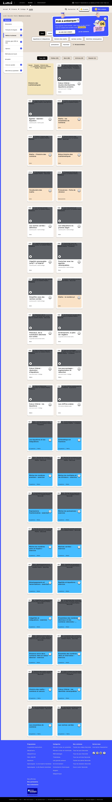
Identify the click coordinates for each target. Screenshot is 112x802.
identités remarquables (94, 39)
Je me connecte (83, 31)
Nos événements (32, 784)
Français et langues (11, 30)
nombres (51, 33)
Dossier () (92, 58)
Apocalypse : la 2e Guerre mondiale (39, 767)
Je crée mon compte (65, 32)
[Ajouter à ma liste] (79, 83)
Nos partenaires (32, 782)
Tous (42, 33)
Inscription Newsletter (100, 747)
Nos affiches (31, 779)
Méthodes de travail (11, 54)
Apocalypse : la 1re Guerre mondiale (39, 764)
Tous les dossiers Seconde (82, 764)
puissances (55, 44)
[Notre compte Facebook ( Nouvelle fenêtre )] (104, 753)
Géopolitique (57, 773)
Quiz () (67, 58)
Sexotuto (30, 760)
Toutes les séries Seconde (81, 760)
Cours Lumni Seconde (80, 767)
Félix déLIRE (31, 757)
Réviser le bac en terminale (62, 750)
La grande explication (34, 747)
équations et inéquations (41, 39)
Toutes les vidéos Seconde (82, 747)
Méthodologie (57, 754)
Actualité (7, 59)
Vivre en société (10, 65)
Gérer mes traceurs (28, 799)
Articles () (79, 58)
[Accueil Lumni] (7, 2)
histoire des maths (60, 39)
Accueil (5, 9)
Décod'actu (31, 750)
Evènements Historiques (61, 767)
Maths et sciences (10, 35)
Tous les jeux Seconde (80, 754)
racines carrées (76, 39)
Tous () (42, 58)
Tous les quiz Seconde (80, 750)
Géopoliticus (31, 754)
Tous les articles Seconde (81, 757)
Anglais (55, 770)
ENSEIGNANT (41, 2)
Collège (23, 9)
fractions (66, 44)
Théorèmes (56, 757)
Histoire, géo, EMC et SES (11, 42)
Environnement (58, 764)
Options (7, 48)
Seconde (10, 16)
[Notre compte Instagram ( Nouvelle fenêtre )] (97, 753)
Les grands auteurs (59, 760)
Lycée (31, 9)
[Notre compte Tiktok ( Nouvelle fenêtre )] (93, 753)
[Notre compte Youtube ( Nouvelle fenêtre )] (100, 753)
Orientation (8, 24)
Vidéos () (54, 58)
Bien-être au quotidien (12, 70)
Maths (16, 16)
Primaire (14, 9)
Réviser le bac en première (62, 747)
